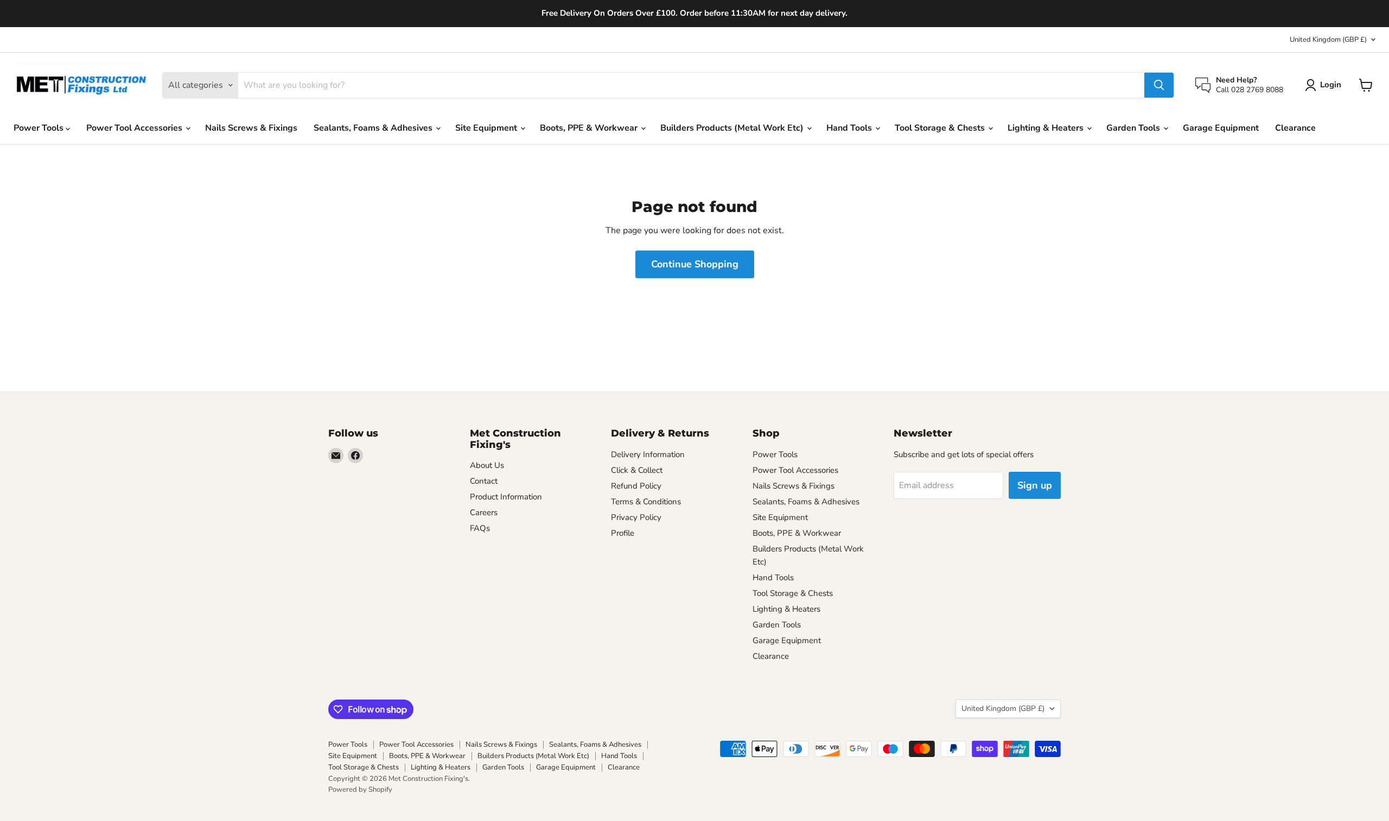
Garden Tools (1134, 128)
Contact (484, 481)
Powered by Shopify (360, 789)
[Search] (1159, 85)
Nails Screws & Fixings (251, 128)
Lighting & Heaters (1047, 128)
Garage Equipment (1221, 128)
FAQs (480, 528)
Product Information (506, 496)
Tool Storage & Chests (941, 128)
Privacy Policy (636, 517)
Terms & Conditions (646, 501)
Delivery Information (648, 454)
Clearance (1295, 128)
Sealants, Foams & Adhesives (374, 128)
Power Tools (40, 128)
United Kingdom (1328, 39)
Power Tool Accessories (135, 128)
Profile (622, 533)
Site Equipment (487, 128)
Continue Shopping (694, 264)
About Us (487, 465)
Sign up (1034, 485)
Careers (484, 512)
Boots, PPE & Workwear (590, 128)
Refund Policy (636, 485)
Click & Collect (636, 470)
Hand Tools (850, 128)
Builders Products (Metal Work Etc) (733, 128)
